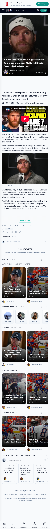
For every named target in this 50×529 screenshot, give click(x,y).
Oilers (6, 226)
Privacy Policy (27, 501)
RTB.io (25, 496)
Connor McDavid (15, 226)
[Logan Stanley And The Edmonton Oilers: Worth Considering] (14, 388)
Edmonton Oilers (28, 226)
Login (44, 10)
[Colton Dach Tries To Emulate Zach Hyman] (14, 431)
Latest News (9, 229)
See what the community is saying (18, 455)
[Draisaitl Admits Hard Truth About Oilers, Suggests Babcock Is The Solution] (14, 282)
